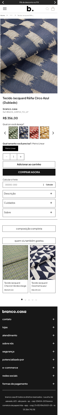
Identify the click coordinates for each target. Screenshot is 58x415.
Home (2, 15)
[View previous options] (5, 133)
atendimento (9, 335)
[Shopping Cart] (53, 9)
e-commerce (10, 367)
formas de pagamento (15, 383)
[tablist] (29, 299)
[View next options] (53, 133)
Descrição (10, 193)
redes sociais (9, 375)
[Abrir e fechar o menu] (5, 8)
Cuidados (9, 202)
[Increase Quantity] (20, 157)
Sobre (7, 212)
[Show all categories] (11, 15)
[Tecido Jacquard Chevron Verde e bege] (15, 262)
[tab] (22, 299)
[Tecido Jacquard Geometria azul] (42, 262)
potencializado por (13, 359)
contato (6, 319)
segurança (8, 351)
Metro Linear (10, 148)
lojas (5, 327)
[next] (55, 56)
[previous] (2, 56)
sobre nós (8, 343)
